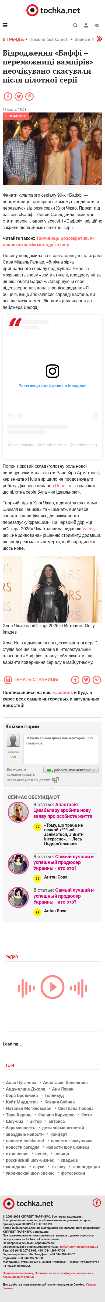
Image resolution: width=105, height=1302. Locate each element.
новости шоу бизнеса (67, 1147)
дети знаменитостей (63, 1127)
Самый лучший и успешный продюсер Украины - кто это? (63, 862)
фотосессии (73, 1173)
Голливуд (54, 1095)
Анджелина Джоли (25, 1089)
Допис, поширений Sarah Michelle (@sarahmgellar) (52, 445)
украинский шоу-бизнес (30, 1173)
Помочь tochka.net (48, 39)
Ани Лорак (63, 1089)
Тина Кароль (19, 1115)
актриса (56, 1121)
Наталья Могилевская (28, 1108)
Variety (88, 529)
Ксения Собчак (59, 1102)
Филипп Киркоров (56, 1115)
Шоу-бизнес (15, 116)
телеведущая (86, 1166)
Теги (10, 1065)
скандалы (16, 1166)
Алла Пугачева (21, 1082)
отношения (17, 1153)
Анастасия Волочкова (65, 1082)
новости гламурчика (72, 1140)
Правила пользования (18, 1273)
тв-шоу (58, 1166)
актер (36, 1121)
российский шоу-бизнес (30, 1160)
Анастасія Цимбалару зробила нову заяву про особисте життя (62, 810)
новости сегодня (23, 1147)
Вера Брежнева (22, 1095)
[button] (86, 25)
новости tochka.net (25, 1140)
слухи (38, 1166)
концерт (58, 1134)
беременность (20, 1127)
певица (61, 1153)
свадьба (69, 1160)
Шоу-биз (14, 1121)
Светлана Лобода (76, 1108)
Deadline (63, 485)
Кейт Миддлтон (22, 1102)
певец (41, 1153)
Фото (86, 1115)
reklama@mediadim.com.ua (79, 1247)
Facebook (62, 692)
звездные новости (25, 1134)
